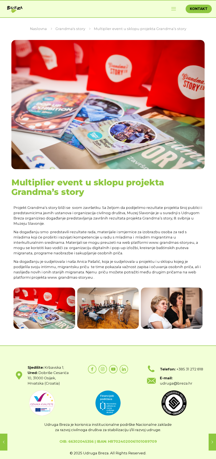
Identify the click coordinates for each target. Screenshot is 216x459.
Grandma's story (70, 29)
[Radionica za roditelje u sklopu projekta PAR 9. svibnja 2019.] (3, 442)
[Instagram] (103, 369)
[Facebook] (92, 369)
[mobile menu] (173, 8)
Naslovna (38, 29)
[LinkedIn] (124, 369)
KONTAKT (199, 9)
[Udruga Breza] (14, 8)
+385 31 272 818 (189, 369)
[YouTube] (113, 369)
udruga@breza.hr (176, 383)
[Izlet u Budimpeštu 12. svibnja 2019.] (212, 442)
